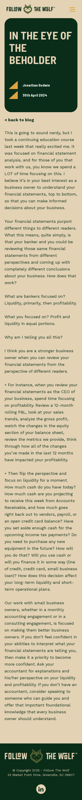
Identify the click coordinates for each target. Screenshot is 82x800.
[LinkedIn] (41, 789)
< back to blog (19, 119)
